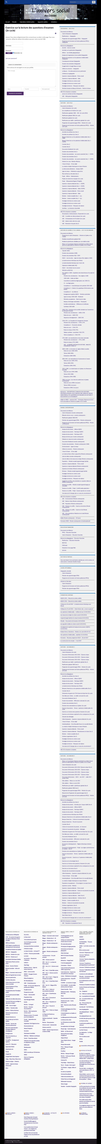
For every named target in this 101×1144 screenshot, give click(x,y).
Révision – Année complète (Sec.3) (70, 734)
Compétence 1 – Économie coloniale (73, 325)
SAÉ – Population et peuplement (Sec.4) (72, 923)
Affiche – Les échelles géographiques (71, 52)
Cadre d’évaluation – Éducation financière (72, 535)
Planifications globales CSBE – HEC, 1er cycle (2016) (75, 113)
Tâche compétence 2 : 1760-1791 (72, 334)
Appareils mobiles (43, 22)
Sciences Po (64, 1060)
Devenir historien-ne (11, 1017)
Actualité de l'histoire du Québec (13, 949)
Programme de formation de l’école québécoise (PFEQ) (75, 578)
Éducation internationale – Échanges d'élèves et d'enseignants (12, 1029)
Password (8, 50)
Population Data (28, 997)
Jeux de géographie (84, 1009)
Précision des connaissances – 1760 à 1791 (74, 322)
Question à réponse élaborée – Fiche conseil (73, 76)
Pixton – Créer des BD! (29, 994)
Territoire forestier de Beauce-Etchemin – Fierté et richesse (76, 88)
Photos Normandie (65, 1044)
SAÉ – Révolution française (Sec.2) (70, 223)
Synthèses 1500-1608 (69, 306)
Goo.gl (7, 1051)
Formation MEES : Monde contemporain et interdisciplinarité (75, 521)
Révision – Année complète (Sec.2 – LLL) (72, 198)
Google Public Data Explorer (12, 1056)
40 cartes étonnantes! (66, 944)
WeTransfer (26, 1045)
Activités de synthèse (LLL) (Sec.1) (70, 132)
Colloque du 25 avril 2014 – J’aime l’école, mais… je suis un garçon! (77, 609)
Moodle (14, 22)
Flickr (62, 996)
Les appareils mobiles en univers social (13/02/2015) (73, 624)
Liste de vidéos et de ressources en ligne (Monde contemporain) (77, 459)
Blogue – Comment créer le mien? (14, 972)
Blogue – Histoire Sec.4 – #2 (49, 940)
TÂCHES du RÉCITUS (67, 270)
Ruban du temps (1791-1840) (71, 342)
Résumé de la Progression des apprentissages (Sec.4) (75, 793)
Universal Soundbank (66, 1074)
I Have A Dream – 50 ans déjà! (69, 164)
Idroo (7, 1068)
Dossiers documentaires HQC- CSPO (71, 255)
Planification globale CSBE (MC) (70, 417)
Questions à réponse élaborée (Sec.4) (71, 893)
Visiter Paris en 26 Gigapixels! (68, 1079)
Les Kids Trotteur (83, 1030)
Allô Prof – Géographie (11, 952)
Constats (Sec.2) (66, 146)
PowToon (63, 1051)
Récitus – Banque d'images (67, 1053)
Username (8, 45)
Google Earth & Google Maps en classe (71, 66)
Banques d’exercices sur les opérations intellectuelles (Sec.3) (76, 688)
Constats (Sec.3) (66, 691)
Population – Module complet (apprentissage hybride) (75, 461)
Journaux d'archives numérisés (31, 946)
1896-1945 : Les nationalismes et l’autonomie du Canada (76, 358)
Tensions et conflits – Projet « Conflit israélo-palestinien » (76, 488)
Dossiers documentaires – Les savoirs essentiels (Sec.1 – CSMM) (77, 154)
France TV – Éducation (11, 1044)
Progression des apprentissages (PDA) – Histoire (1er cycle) (76, 123)
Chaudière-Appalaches (87, 1045)
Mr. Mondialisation (28, 980)
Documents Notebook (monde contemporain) (73, 441)
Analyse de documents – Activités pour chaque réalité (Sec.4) (77, 804)
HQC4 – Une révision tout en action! (71, 268)
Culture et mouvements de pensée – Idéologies (73, 829)
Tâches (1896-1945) (68, 363)
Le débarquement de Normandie (69, 1017)
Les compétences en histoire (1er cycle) (71, 110)
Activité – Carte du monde (68, 47)
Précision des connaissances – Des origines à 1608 (76, 275)
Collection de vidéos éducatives (13, 999)
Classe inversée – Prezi (66, 989)
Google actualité (86, 1050)
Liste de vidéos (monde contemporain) (71, 456)
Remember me (18, 53)
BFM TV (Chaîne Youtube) (67, 955)
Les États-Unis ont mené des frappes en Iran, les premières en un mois (31, 1134)
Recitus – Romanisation (48, 1022)
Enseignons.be (9, 1033)
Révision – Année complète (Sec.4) (70, 900)
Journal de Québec (86, 1083)
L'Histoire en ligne (28, 948)
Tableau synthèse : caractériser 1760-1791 (74, 332)
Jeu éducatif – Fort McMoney (86, 1007)
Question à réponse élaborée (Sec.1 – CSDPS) (73, 183)
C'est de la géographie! (66, 963)
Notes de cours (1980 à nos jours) (72, 382)
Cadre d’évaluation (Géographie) (70, 33)
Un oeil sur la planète (66, 1071)
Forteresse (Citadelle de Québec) (87, 984)
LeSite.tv (26, 962)
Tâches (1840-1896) (68, 353)
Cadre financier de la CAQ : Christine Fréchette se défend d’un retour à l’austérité (86, 1095)
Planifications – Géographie (68, 36)
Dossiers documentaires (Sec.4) (69, 841)
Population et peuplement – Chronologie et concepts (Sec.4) (76, 883)
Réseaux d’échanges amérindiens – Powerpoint (75, 301)
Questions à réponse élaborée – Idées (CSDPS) (73, 188)
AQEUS (81, 937)
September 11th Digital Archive (31, 1023)
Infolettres (54, 22)
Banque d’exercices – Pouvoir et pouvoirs (72, 821)
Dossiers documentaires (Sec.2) (69, 156)
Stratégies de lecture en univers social (71, 83)
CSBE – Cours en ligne (11, 1005)
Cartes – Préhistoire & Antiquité (68, 976)
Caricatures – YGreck (66, 965)
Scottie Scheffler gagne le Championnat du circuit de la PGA (31, 1123)
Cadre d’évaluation (66, 573)
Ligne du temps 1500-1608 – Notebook (73, 296)
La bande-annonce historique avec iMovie (72, 260)
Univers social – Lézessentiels (49, 1025)
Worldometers (27, 1047)
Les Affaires (65, 1113)
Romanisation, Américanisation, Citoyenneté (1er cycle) (75, 213)
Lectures (64, 550)
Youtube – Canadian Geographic (68, 1086)
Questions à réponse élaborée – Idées (71, 78)
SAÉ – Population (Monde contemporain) (72, 503)
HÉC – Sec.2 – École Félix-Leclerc (50, 970)
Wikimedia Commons (66, 1081)
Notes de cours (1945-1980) (71, 371)
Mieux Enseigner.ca (28, 978)
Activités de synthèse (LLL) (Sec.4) (70, 802)
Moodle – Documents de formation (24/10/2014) (73, 621)
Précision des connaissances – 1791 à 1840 (74, 339)
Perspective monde (28, 992)
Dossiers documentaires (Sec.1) (69, 151)
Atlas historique (65, 953)
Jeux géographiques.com (85, 1016)
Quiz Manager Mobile (29, 999)
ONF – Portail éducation (30, 983)
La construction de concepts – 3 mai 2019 (71, 640)
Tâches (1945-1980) (68, 374)
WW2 (25, 1054)
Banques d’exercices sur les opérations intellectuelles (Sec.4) (76, 817)
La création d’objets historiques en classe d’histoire (74, 166)
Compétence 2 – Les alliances (71, 291)
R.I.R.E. (25, 1002)
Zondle (81, 1041)
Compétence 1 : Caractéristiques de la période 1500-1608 (78, 285)
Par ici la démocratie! (84, 1036)
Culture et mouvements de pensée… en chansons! (74, 826)
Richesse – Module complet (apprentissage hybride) (74, 471)
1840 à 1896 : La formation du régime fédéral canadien (75, 349)
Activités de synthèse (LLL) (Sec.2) (70, 134)
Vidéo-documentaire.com (67, 1076)
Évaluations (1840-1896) (70, 355)
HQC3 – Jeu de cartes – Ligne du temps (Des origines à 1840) (77, 258)
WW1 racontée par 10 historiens (32, 1052)
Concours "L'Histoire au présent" (87, 967)
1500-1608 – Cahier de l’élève (71, 278)
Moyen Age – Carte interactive (68, 1028)
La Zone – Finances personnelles (31, 953)
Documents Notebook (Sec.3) (69, 698)
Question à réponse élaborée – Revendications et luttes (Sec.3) (77, 731)
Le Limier (26, 956)
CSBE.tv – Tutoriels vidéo (12, 1008)
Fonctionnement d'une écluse (68, 998)
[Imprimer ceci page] (55, 33)
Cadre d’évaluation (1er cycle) (69, 108)
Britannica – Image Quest (67, 960)
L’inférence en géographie (68, 73)
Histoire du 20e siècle (66, 581)
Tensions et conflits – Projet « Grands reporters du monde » (76, 490)
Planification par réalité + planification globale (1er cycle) (76, 120)
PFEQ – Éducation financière (69, 532)
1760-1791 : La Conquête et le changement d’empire (75, 320)
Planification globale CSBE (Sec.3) (70, 664)
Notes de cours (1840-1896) (71, 350)
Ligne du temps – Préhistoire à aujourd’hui (72, 171)
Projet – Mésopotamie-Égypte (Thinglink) (72, 181)
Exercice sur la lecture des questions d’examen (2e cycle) (76, 711)
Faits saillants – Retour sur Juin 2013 (71, 780)
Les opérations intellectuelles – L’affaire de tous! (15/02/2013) (76, 612)
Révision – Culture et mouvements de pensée (73, 903)
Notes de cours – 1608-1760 (71, 315)
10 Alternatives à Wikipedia (12, 934)
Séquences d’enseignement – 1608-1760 (74, 317)
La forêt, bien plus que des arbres (87, 1018)
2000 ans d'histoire (10, 943)
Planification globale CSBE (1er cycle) (71, 115)
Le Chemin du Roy (83, 1021)
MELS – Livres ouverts (29, 971)
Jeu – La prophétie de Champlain (87, 996)
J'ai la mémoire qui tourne (30, 939)
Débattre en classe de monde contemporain (72, 439)
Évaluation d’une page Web (69, 547)
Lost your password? (11, 58)
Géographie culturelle (66, 571)
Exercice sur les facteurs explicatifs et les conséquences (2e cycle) (78, 714)
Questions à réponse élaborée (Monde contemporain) (75, 466)
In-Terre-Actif (27, 937)
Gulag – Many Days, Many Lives (13, 1059)
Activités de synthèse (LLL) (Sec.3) (70, 676)
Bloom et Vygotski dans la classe (13, 975)
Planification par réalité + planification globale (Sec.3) (75, 662)
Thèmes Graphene (18, 1142)
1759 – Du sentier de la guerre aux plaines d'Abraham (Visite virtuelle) (13, 939)
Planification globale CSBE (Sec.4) (70, 788)
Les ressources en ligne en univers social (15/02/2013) (74, 615)
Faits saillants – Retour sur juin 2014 (71, 783)
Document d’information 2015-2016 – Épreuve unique (75, 659)
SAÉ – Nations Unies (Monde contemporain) (73, 501)
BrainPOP (63, 958)
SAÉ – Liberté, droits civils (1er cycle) (71, 221)
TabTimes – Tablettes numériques (32, 1035)
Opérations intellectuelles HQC (69, 265)
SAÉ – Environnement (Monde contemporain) (73, 498)
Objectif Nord (64, 1038)
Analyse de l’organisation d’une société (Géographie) (74, 55)
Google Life (8, 1054)
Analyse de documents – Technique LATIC (72, 434)
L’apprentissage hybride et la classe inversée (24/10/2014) (75, 618)
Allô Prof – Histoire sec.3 (12, 957)
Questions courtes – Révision (69, 885)
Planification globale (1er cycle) (69, 118)
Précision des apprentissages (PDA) (70, 575)
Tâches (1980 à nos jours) (70, 385)
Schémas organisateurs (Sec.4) (69, 905)
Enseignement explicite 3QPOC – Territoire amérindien (77, 294)
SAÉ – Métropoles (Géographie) (69, 96)
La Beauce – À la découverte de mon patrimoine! (74, 71)
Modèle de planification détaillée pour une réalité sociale (75, 241)
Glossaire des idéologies (68, 716)
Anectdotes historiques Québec (13, 959)
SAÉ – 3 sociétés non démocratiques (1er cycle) (73, 216)
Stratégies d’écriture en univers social (71, 81)
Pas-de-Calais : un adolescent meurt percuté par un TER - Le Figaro (86, 1070)
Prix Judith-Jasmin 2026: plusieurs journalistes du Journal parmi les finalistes (87, 1101)
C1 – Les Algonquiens (69, 283)
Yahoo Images (64, 1084)
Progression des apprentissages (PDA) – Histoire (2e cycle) (76, 667)
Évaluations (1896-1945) (70, 365)
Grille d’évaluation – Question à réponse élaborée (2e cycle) (76, 719)
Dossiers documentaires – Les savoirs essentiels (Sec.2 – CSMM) (77, 159)
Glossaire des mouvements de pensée (71, 871)
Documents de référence (67, 31)
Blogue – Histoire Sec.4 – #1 (49, 938)
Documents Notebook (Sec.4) (69, 836)
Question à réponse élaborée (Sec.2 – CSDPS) (73, 186)
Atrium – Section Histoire (12, 966)
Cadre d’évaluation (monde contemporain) (72, 412)
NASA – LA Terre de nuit (67, 1031)
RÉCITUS (64, 543)
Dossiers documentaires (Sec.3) (69, 703)
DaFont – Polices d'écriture (12, 1010)
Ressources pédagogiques (67, 45)
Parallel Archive (27, 989)
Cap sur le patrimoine (11, 977)
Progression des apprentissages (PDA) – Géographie (74, 38)
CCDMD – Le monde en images (68, 982)
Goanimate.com (9, 1049)
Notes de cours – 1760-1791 (71, 327)
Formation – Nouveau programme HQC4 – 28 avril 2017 (74, 637)
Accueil (8, 22)
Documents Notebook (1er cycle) (70, 149)
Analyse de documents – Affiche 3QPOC (72, 429)
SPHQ (80, 1039)
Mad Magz (26, 965)
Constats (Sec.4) (66, 824)
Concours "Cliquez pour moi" (86, 952)
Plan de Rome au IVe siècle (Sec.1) (70, 173)
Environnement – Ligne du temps (70, 446)
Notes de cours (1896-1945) (71, 360)
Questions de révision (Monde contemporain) (73, 468)
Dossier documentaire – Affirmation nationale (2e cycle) (75, 700)
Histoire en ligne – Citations (12, 1061)
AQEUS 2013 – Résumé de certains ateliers (71, 598)
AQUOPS (81, 939)
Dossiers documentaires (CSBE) (69, 253)
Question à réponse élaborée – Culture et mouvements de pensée (78, 890)
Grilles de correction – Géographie (70, 68)
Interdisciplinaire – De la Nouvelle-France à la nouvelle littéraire (77, 724)
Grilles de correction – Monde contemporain (73, 449)
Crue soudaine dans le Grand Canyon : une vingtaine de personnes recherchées (31, 1129)
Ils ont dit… (26, 934)
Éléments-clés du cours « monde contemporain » (74, 415)
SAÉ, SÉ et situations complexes (68, 91)
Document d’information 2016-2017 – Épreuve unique (75, 774)
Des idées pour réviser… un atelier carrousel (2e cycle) (75, 695)
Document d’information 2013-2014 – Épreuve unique (75, 654)
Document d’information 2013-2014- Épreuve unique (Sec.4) (77, 767)
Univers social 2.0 (46, 1027)
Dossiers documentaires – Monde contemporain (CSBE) (75, 444)
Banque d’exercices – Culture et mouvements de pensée (75, 819)
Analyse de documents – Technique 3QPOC (72, 431)
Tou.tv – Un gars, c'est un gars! (68, 1065)
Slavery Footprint (28, 1028)
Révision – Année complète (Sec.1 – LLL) (72, 196)
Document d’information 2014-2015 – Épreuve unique (75, 657)
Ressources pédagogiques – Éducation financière (72, 538)
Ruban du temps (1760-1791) (71, 330)
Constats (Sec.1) (66, 144)
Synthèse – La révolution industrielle (71, 208)
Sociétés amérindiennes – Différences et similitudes (76, 304)
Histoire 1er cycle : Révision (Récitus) (71, 161)
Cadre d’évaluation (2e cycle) (69, 652)
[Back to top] (97, 1140)
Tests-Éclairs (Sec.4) (67, 915)
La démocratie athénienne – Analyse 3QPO (72, 169)
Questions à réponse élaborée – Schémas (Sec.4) (74, 898)
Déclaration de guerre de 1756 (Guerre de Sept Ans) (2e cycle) (77, 693)
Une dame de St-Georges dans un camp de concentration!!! (76, 493)
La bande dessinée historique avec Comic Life (73, 263)
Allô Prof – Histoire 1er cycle (12, 954)
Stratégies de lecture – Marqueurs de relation (73, 86)
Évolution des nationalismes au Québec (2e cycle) (74, 705)
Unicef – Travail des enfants (30, 1038)
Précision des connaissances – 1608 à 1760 (74, 312)
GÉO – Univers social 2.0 (48, 959)
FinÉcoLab (64, 545)
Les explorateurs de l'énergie (67, 1026)
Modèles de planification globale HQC (71, 239)
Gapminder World (10, 1046)
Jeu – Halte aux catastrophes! (86, 993)
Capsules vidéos (66, 250)
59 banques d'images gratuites (68, 946)
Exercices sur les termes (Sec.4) (69, 868)
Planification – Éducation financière (70, 540)
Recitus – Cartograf (28, 1004)
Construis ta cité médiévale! (86, 974)
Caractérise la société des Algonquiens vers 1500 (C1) (77, 280)
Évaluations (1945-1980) (70, 376)
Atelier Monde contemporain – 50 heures (71, 518)
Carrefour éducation (10, 980)
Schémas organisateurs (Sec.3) (69, 736)
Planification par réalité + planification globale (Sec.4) (75, 785)
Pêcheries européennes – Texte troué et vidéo (75, 299)
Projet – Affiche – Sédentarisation (70, 176)
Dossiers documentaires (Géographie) (71, 63)
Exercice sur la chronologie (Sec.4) (70, 861)
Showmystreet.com (28, 1026)
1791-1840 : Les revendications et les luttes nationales (75, 338)
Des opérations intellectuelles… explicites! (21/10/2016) (74, 634)
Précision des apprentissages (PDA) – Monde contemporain (76, 420)
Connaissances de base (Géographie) (71, 61)
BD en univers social (84, 950)
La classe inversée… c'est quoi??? (32, 951)
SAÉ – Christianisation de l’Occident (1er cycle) (73, 218)
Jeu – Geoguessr (83, 991)
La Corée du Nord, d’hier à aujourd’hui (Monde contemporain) (77, 454)
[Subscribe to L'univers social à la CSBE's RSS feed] (6, 2)
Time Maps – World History (67, 1062)
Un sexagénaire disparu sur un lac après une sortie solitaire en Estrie (87, 1107)
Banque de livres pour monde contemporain (73, 436)
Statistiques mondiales (29, 1033)
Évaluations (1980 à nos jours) (71, 387)
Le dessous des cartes (66, 1019)
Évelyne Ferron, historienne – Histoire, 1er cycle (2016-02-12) (75, 631)
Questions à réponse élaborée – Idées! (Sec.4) (73, 895)
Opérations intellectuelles (27, 22)
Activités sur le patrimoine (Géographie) (71, 50)
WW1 (25, 1049)
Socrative (26, 1031)
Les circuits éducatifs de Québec (87, 1027)
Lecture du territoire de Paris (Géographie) (72, 93)
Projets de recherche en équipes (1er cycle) (72, 178)
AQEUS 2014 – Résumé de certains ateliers (71, 601)
